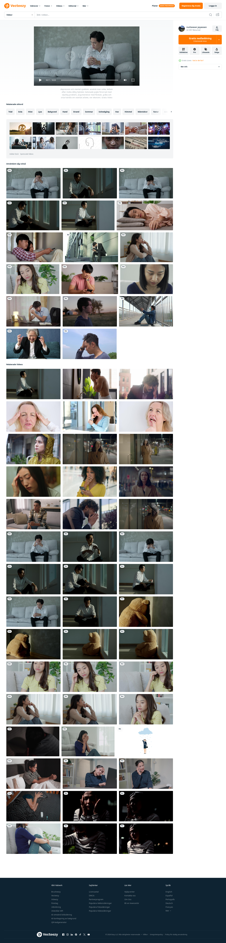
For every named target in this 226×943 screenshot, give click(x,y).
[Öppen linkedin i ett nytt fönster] (72, 935)
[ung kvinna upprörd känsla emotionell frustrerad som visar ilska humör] (90, 449)
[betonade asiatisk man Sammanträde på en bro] (146, 311)
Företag (54, 903)
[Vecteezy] (15, 5)
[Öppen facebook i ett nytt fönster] (63, 935)
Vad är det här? (198, 60)
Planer (155, 5)
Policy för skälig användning (176, 934)
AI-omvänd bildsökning (61, 914)
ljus (40, 111)
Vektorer (34, 6)
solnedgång (104, 111)
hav (117, 111)
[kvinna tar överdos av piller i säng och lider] (33, 806)
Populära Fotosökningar (99, 907)
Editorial (72, 6)
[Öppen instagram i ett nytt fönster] (67, 935)
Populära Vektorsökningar (100, 903)
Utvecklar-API (57, 911)
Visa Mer (159, 143)
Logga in (213, 5)
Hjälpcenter (129, 891)
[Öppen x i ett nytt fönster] (84, 935)
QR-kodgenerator (59, 922)
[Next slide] (169, 112)
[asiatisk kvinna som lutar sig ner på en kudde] (145, 215)
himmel (128, 111)
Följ (217, 30)
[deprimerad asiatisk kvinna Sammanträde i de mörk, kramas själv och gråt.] (146, 838)
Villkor (145, 934)
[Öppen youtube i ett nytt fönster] (89, 935)
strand (76, 111)
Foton (47, 6)
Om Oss (127, 899)
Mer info (184, 67)
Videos (59, 6)
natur (156, 111)
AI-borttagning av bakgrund (63, 918)
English (169, 891)
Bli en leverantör (131, 903)
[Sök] (210, 14)
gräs (20, 111)
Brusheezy (56, 891)
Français (169, 907)
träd (10, 111)
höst (30, 111)
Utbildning (56, 907)
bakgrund (52, 111)
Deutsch (169, 903)
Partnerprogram (96, 899)
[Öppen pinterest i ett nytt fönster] (76, 935)
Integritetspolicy (156, 934)
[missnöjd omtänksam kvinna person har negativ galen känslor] (146, 449)
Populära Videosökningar (100, 911)
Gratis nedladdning (200, 39)
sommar (89, 111)
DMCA (91, 895)
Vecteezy (55, 895)
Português (170, 899)
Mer (84, 6)
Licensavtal (94, 891)
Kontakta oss (130, 895)
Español (169, 895)
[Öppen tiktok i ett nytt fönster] (80, 935)
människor (143, 111)
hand (65, 111)
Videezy (54, 899)
